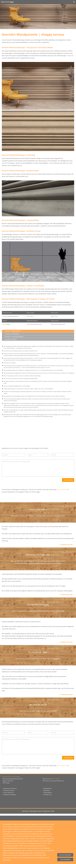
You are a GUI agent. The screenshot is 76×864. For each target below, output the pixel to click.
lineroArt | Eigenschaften (12, 331)
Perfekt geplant (48, 792)
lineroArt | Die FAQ (11, 339)
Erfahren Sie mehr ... (67, 544)
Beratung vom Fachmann (10, 788)
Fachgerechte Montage (10, 794)
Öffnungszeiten (48, 788)
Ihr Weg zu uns (47, 794)
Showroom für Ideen (9, 790)
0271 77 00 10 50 (62, 489)
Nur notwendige (65, 855)
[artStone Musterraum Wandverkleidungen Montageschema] (38, 261)
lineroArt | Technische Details (14, 336)
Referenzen (47, 790)
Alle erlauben (65, 859)
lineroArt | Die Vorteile (12, 334)
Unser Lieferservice (9, 792)
